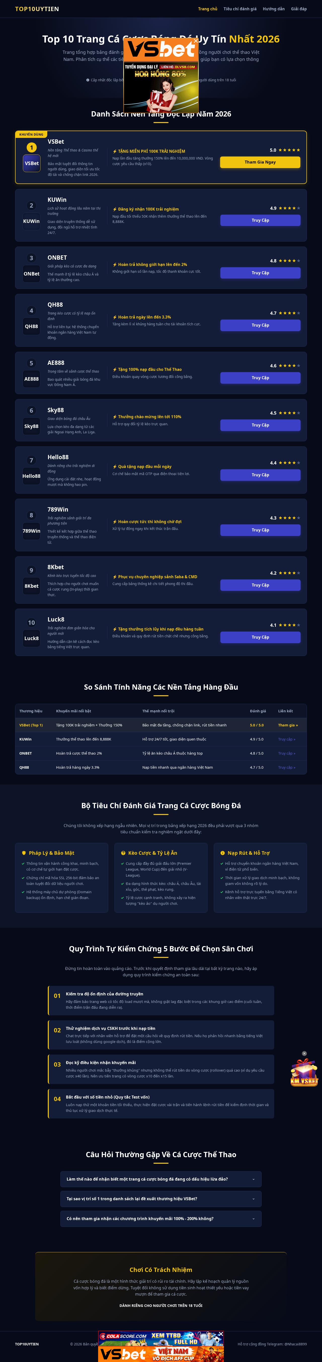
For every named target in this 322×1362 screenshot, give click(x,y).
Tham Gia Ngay (260, 162)
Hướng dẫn (274, 8)
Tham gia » (288, 725)
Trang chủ (207, 8)
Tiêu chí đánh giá (240, 8)
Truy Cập (260, 220)
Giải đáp (299, 8)
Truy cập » (286, 739)
